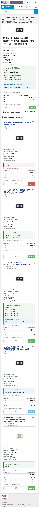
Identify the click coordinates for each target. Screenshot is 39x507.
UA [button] (29, 7)
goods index (4, 502)
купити (33, 107)
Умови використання (16, 506)
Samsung (13, 447)
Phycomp (12, 55)
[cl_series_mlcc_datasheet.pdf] (34, 418)
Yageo (12, 149)
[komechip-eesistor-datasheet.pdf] (34, 263)
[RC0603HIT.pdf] (34, 122)
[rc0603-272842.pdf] (34, 190)
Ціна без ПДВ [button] (20, 7)
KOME (13, 290)
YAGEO (13, 217)
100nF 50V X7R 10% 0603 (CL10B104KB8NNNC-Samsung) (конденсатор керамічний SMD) (15, 419)
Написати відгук (30, 111)
